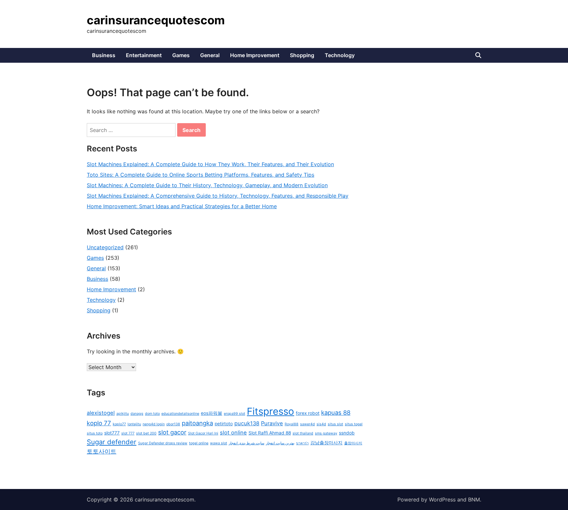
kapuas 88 (335, 412)
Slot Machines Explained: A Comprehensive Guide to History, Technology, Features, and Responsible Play (217, 195)
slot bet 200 (146, 433)
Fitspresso (270, 411)
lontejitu (134, 424)
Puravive (272, 423)
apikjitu (122, 413)
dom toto (152, 413)
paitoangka (197, 423)
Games (181, 55)
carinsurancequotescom (156, 20)
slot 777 (127, 433)
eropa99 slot (234, 413)
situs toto (95, 433)
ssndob (347, 432)
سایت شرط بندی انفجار (246, 443)
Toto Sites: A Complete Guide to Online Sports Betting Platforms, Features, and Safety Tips (200, 174)
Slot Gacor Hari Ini (203, 433)
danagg (136, 413)
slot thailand (303, 433)
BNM (474, 499)
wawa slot (218, 443)
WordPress (442, 499)
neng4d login (154, 424)
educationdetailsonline (180, 413)
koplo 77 (99, 423)
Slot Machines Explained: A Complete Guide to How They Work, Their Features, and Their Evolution (210, 164)
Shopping (302, 55)
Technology (340, 55)
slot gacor (172, 432)
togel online (198, 443)
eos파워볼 (211, 413)
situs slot (335, 424)
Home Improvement (254, 55)
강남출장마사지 (326, 442)
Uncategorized (105, 247)
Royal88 (291, 424)
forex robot (308, 413)
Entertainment (144, 55)
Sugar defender (111, 442)
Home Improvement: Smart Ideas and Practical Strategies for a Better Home (182, 206)
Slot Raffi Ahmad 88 (269, 432)
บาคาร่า (302, 443)
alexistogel (101, 413)
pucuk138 (246, 423)
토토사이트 (101, 451)
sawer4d (307, 424)
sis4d (321, 424)
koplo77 (119, 424)
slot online (233, 432)
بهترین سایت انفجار (280, 443)
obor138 (173, 424)
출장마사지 (353, 443)
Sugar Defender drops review (162, 443)
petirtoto (224, 423)
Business (103, 55)
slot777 (112, 432)
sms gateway (326, 433)
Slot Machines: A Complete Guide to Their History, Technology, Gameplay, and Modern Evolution (207, 185)
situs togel (354, 424)
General (210, 55)
